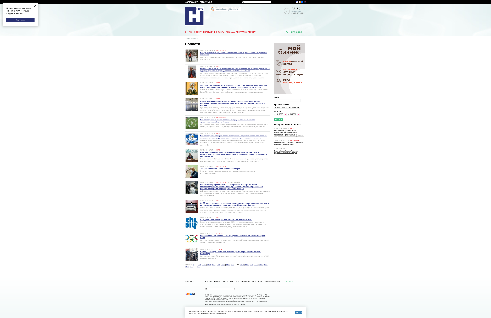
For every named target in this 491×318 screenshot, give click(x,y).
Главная (187, 38)
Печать (225, 281)
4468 (247, 265)
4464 (228, 265)
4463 (223, 265)
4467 (242, 265)
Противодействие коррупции (251, 281)
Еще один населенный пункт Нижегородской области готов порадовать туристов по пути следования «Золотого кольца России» (289, 133)
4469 (251, 265)
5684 (198, 267)
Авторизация (191, 2)
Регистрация (206, 2)
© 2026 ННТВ (189, 282)
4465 (232, 265)
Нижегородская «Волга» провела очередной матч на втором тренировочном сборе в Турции (227, 121)
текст (276, 97)
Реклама (230, 32)
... (285, 114)
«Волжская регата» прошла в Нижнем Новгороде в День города (288, 143)
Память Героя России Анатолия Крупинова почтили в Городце (286, 152)
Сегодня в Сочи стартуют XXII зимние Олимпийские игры (226, 220)
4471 (261, 265)
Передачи (208, 32)
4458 (199, 265)
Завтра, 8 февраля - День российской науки (220, 169)
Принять (299, 312)
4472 (265, 265)
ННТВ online (296, 32)
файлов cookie (247, 311)
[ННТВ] (194, 25)
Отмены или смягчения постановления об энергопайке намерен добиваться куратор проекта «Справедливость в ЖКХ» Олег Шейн (235, 70)
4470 (256, 265)
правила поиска (281, 105)
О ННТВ (188, 32)
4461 (213, 265)
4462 (218, 265)
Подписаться (20, 20)
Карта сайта (234, 281)
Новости (197, 32)
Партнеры (289, 281)
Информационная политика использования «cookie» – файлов (225, 304)
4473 (187, 267)
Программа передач (246, 32)
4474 (191, 267)
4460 (209, 265)
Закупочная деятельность (273, 281)
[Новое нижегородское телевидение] (225, 11)
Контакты (219, 32)
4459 (204, 265)
